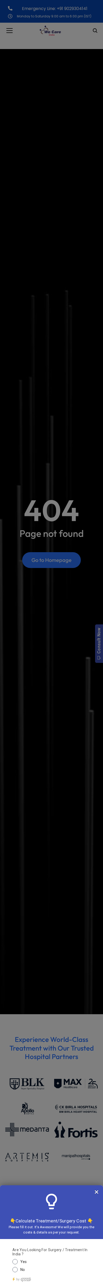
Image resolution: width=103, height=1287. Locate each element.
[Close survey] (96, 1192)
